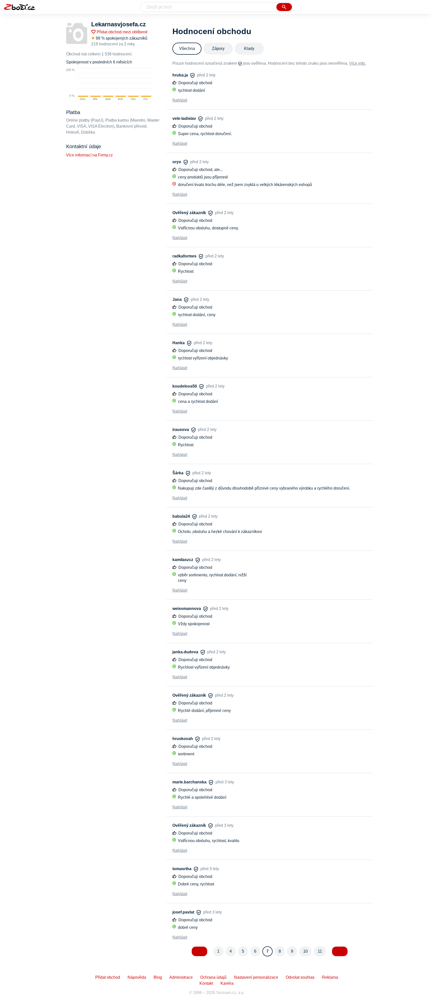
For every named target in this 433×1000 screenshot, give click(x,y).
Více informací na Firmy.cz (89, 155)
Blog (158, 977)
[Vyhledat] (284, 7)
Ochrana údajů (213, 977)
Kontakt (206, 983)
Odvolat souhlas (300, 977)
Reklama (330, 977)
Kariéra (227, 983)
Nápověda (137, 977)
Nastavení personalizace (256, 977)
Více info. (357, 63)
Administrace (181, 977)
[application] (109, 84)
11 (320, 951)
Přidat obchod (107, 977)
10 (305, 951)
